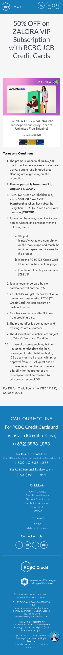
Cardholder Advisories (37, 503)
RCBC (37, 524)
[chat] (55, 636)
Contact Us (37, 506)
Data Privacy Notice (37, 495)
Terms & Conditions (37, 499)
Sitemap (37, 510)
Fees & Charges (37, 491)
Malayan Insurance (37, 528)
